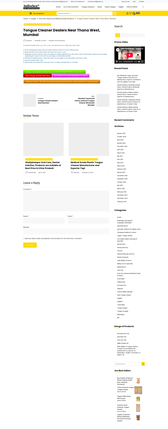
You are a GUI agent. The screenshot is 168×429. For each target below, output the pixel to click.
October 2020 (121, 182)
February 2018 (121, 201)
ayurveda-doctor (122, 226)
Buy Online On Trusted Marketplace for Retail (70, 76)
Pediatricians (121, 282)
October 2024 (121, 136)
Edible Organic (121, 343)
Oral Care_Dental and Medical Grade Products (37, 24)
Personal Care (121, 285)
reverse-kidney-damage (124, 292)
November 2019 (122, 198)
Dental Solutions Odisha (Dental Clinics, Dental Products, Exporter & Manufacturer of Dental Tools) (128, 109)
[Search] (143, 364)
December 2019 (122, 195)
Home (58, 7)
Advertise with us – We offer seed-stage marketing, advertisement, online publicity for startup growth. (62, 82)
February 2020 (121, 192)
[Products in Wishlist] (130, 13)
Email (70, 216)
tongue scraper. (61, 52)
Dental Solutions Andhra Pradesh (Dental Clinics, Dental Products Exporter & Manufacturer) (127, 94)
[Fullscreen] (142, 62)
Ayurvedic (120, 337)
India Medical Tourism (124, 260)
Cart (134, 1)
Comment (27, 189)
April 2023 (120, 149)
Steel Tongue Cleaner (124, 295)
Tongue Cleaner (122, 308)
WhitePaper (121, 314)
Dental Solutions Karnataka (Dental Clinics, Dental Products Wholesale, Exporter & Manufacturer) (128, 87)
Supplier (119, 298)
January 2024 (121, 143)
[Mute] (139, 62)
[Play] (117, 62)
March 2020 (121, 188)
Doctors (119, 251)
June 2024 (120, 140)
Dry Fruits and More (70, 7)
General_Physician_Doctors (125, 254)
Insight (120, 7)
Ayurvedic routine (45, 45)
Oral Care (120, 270)
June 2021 (120, 159)
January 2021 (121, 172)
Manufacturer (121, 267)
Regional (120, 288)
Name (26, 216)
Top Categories (38, 13)
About (99, 7)
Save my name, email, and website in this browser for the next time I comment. (53, 238)
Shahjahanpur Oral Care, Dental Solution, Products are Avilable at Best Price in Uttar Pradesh (43, 165)
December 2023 (122, 146)
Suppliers (120, 301)
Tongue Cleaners (87, 7)
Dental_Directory (122, 247)
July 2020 (120, 185)
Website (26, 227)
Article (119, 217)
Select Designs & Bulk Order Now (37, 76)
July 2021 (120, 156)
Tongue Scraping (122, 311)
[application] (129, 55)
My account (125, 1)
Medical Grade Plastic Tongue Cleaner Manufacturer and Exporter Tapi (87, 165)
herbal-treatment (122, 257)
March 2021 (121, 166)
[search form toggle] (143, 7)
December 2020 (122, 175)
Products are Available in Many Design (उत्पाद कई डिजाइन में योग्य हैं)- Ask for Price (54, 72)
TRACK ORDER (131, 7)
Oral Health (120, 279)
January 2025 (121, 133)
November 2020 (122, 179)
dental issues (121, 244)
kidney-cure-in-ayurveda (125, 264)
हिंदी (118, 318)
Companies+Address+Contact (126, 232)
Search (118, 26)
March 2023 (121, 153)
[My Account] (127, 13)
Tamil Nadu (121, 305)
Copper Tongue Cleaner (125, 235)
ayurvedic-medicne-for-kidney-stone (129, 229)
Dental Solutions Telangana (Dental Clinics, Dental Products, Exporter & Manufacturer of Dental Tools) (128, 102)
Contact (141, 1)
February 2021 (121, 169)
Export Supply (110, 7)
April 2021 (120, 162)
